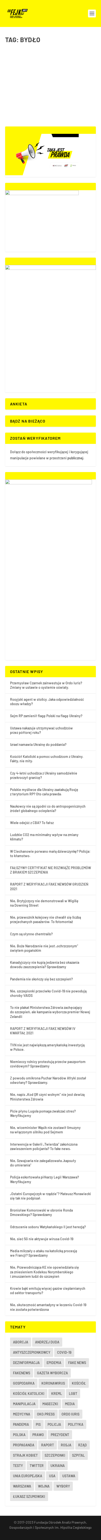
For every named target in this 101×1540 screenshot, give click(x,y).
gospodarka (24, 1383)
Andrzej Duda (47, 1342)
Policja (54, 1424)
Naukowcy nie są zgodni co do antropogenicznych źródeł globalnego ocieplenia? (48, 808)
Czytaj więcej (26, 105)
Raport (47, 1445)
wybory (63, 1486)
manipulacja (24, 1404)
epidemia (54, 1363)
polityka (75, 1424)
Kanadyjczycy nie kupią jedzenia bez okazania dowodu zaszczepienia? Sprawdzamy (44, 964)
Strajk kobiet (25, 1455)
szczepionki (55, 1455)
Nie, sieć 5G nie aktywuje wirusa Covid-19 (41, 1239)
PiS (38, 1424)
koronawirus (53, 1383)
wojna (44, 1486)
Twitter (37, 1466)
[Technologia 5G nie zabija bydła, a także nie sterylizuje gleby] (50, 53)
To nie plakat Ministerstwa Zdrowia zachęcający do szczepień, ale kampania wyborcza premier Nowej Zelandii (50, 1011)
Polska (19, 1435)
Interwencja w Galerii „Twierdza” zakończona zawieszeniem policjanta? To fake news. (43, 1146)
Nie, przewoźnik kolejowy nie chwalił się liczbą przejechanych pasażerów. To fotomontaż (45, 919)
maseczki (50, 1404)
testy (18, 1466)
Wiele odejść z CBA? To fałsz (32, 823)
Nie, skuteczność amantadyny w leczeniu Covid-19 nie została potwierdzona (48, 1307)
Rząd (82, 1445)
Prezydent (60, 1435)
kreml (56, 1393)
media (70, 1404)
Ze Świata (49, 79)
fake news (77, 1363)
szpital (78, 1455)
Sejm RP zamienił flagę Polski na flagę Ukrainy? (46, 716)
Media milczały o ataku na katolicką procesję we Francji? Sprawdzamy (43, 1253)
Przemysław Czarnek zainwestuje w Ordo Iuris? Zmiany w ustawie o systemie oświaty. (46, 685)
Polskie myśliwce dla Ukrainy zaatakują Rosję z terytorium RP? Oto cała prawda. (44, 792)
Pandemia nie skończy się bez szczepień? (41, 979)
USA (52, 1476)
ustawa (68, 1476)
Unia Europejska (27, 1476)
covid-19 (64, 1352)
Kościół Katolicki (28, 1393)
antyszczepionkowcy (31, 1352)
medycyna (21, 1414)
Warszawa (22, 1486)
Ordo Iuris (70, 1414)
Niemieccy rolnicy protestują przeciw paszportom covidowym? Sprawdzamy (48, 1064)
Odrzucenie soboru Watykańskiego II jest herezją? (48, 1227)
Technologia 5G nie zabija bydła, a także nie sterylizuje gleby (44, 69)
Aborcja (20, 1342)
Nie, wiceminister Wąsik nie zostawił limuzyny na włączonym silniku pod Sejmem (45, 1130)
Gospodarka (34, 79)
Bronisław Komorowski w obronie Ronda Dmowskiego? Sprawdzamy (41, 1212)
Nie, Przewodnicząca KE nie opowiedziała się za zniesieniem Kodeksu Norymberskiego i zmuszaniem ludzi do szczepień (44, 1271)
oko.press (46, 1414)
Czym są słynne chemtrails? (31, 934)
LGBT (73, 1393)
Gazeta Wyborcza (52, 1373)
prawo (38, 1435)
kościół (79, 1383)
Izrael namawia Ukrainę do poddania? (38, 744)
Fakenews (21, 1373)
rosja (66, 1445)
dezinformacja (26, 1363)
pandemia (21, 1424)
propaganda (23, 1445)
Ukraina (57, 1466)
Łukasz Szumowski (29, 1496)
